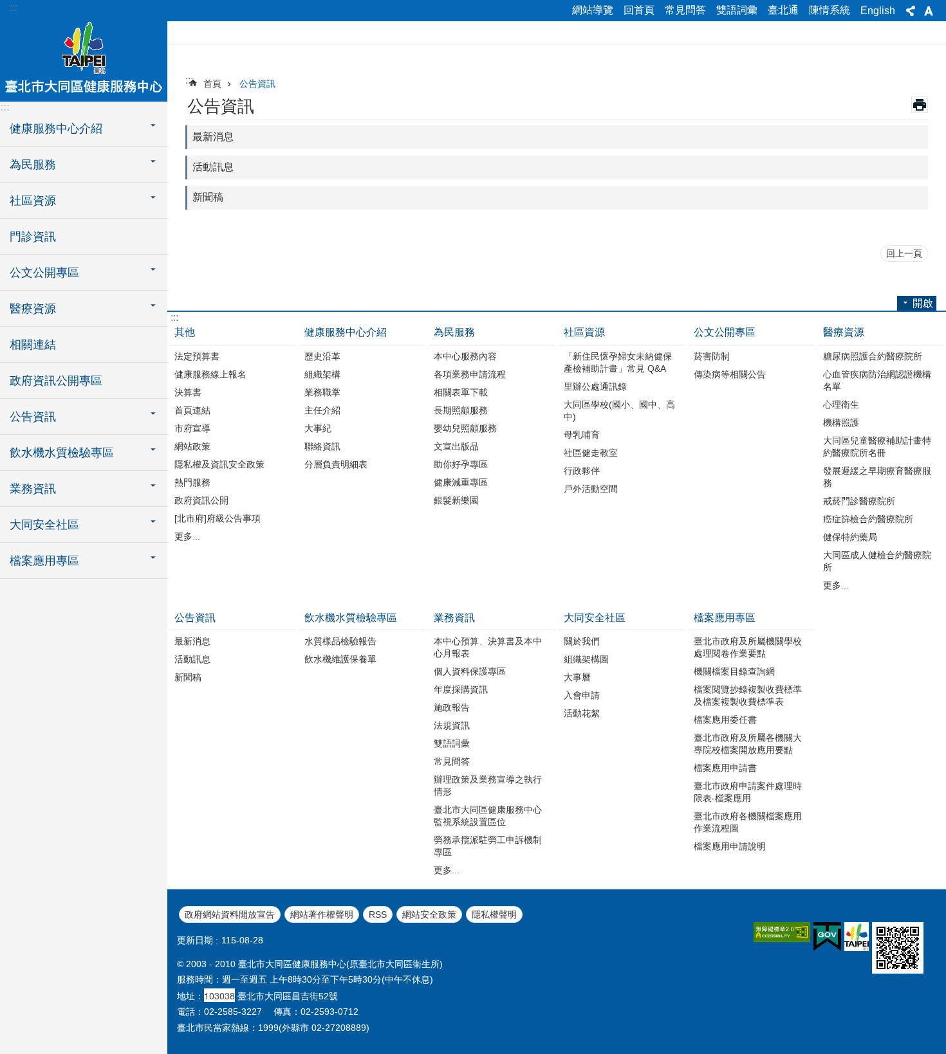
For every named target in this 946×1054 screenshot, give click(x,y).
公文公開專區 (725, 332)
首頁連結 (192, 410)
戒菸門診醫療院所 (859, 501)
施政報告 (452, 707)
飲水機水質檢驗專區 (350, 617)
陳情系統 (829, 10)
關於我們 (582, 641)
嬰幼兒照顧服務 (465, 428)
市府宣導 (192, 428)
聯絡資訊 (322, 446)
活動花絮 (582, 713)
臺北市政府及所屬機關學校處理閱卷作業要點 (748, 647)
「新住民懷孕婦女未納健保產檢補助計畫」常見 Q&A (618, 362)
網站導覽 (592, 10)
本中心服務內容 (465, 356)
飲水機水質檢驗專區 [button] (62, 452)
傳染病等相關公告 (730, 374)
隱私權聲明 (494, 914)
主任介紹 (322, 410)
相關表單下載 (461, 392)
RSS (378, 914)
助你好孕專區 (461, 464)
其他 (184, 332)
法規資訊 (452, 725)
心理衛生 (841, 404)
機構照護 (841, 422)
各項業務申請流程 (470, 374)
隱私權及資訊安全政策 (219, 464)
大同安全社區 (595, 617)
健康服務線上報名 (210, 374)
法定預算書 (196, 356)
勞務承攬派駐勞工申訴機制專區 (488, 846)
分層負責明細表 (335, 464)
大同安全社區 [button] (44, 524)
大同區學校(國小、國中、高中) (619, 410)
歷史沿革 (322, 356)
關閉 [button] (910, 11)
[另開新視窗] (782, 932)
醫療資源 (843, 332)
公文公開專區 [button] (44, 272)
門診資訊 (33, 236)
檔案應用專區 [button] (44, 560)
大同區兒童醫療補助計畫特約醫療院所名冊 (877, 446)
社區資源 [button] (33, 200)
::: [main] (189, 80)
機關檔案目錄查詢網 (734, 671)
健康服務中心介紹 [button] (56, 128)
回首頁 (639, 10)
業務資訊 (454, 617)
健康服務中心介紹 (345, 332)
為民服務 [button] (33, 164)
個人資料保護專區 (470, 671)
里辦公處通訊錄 (595, 386)
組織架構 (322, 374)
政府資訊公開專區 (56, 380)
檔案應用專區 (725, 617)
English (877, 10)
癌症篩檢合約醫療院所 (868, 519)
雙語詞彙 (736, 10)
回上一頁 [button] (904, 253)
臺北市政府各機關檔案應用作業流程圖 (748, 822)
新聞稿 (207, 197)
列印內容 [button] (919, 104)
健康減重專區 (461, 482)
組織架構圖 (586, 659)
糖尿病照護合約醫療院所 (872, 356)
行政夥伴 (582, 471)
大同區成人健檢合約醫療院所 (877, 561)
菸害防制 (712, 356)
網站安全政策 (429, 914)
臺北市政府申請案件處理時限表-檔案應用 (748, 792)
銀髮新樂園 (456, 500)
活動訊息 (213, 166)
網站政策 (192, 446)
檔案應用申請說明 (730, 846)
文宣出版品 (456, 446)
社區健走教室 (591, 453)
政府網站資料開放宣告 (230, 914)
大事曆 (577, 677)
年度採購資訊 (461, 689)
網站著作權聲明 (321, 914)
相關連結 (33, 344)
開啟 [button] (923, 303)
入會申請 (582, 695)
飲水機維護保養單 (340, 659)
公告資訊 (257, 83)
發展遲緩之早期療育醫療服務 (877, 477)
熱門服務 (192, 482)
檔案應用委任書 (725, 719)
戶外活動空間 (591, 489)
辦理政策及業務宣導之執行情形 (488, 785)
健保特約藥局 (850, 537)
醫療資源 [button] (33, 308)
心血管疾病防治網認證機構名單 (877, 380)
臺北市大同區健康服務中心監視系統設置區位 (488, 815)
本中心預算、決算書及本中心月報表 (488, 647)
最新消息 (213, 136)
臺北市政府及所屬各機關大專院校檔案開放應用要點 (748, 743)
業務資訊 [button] (33, 488)
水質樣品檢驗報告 (340, 641)
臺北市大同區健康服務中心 (83, 57)
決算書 (187, 392)
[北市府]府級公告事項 (217, 518)
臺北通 (783, 10)
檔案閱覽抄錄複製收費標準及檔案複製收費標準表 (748, 695)
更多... (187, 536)
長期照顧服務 (461, 410)
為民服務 (454, 332)
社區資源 (584, 332)
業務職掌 (322, 392)
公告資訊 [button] (33, 416)
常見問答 (685, 10)
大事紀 (317, 428)
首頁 (212, 83)
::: (13, 7)
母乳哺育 (582, 435)
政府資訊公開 (201, 500)
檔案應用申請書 (725, 768)
